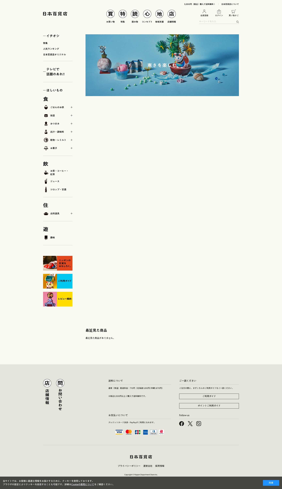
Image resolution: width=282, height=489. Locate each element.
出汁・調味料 (57, 132)
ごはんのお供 (57, 107)
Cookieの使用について (82, 484)
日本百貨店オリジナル (54, 54)
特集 (45, 43)
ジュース (54, 181)
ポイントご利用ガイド (209, 406)
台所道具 (54, 213)
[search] (237, 21)
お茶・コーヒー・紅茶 (59, 172)
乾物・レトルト (58, 140)
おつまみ (54, 124)
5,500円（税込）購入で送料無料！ (199, 4)
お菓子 (53, 148)
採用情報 (159, 466)
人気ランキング (51, 49)
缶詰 (52, 115)
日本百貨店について (230, 4)
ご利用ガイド (209, 396)
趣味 (52, 237)
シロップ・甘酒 (58, 189)
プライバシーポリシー (129, 466)
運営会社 (147, 466)
